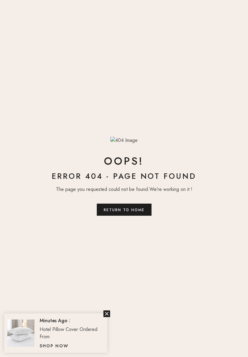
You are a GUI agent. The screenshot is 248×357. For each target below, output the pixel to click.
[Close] (106, 313)
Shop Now (54, 346)
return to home (124, 210)
